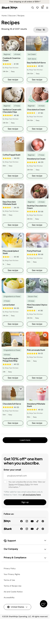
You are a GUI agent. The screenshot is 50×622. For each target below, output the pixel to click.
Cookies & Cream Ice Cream (11, 59)
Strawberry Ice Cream (36, 158)
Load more (25, 440)
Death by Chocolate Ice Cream (37, 206)
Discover (12, 15)
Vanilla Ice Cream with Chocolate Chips (12, 110)
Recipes (21, 15)
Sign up (25, 502)
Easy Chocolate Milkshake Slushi (9, 202)
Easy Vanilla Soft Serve (36, 62)
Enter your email (12, 469)
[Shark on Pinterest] (42, 528)
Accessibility (9, 597)
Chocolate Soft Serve (12, 404)
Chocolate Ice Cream (36, 109)
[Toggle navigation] (47, 7)
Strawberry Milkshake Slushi (36, 405)
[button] (32, 7)
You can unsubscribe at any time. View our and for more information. (27, 484)
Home (4, 15)
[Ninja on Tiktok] (37, 521)
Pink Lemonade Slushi (36, 350)
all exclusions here (32, 494)
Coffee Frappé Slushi (11, 155)
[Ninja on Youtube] (32, 521)
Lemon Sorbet (9, 304)
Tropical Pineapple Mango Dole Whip (10, 359)
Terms (11, 484)
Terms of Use (9, 580)
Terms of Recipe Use (12, 586)
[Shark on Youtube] (32, 528)
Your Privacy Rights (12, 574)
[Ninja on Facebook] (21, 521)
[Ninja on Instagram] (26, 521)
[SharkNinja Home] (10, 7)
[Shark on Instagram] (26, 528)
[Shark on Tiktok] (37, 528)
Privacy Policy (24, 484)
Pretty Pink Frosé (34, 251)
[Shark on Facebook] (21, 528)
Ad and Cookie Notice (13, 591)
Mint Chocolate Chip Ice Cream (37, 305)
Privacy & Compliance (15, 557)
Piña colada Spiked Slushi (11, 252)
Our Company (11, 548)
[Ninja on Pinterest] (42, 521)
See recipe (13, 79)
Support (11, 540)
